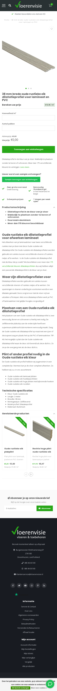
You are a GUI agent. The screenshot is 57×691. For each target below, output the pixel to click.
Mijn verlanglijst (28, 657)
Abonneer (46, 508)
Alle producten (28, 666)
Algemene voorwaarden (28, 615)
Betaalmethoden (28, 623)
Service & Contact (28, 606)
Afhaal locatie (28, 632)
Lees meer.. (25, 167)
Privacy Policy (28, 619)
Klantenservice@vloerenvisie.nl (29, 574)
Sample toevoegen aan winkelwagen (21, 179)
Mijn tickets (28, 653)
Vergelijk (28, 662)
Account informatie (28, 645)
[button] (26, 88)
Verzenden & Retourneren (28, 628)
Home (6, 20)
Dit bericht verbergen (20, 688)
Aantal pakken (8, 123)
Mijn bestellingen (28, 649)
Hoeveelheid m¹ (9, 113)
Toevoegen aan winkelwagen (28, 149)
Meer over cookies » (39, 688)
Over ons (28, 611)
